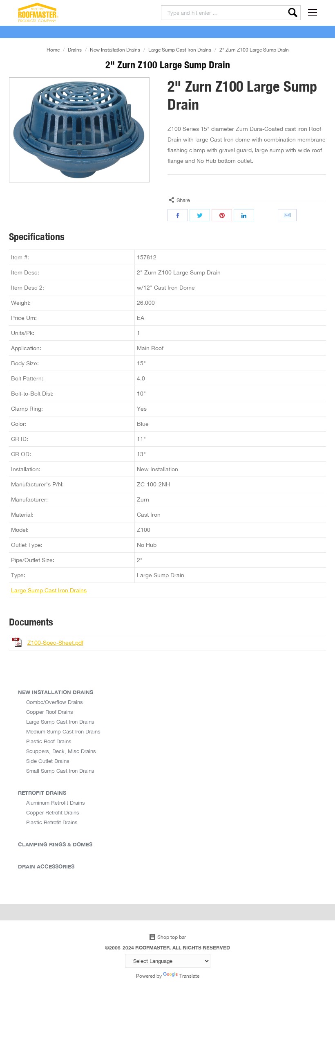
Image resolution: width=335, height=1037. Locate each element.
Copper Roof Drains (49, 712)
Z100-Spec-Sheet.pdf (55, 642)
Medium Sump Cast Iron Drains (63, 731)
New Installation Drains (115, 50)
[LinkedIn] (244, 215)
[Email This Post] (288, 215)
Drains (75, 50)
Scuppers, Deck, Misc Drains (61, 751)
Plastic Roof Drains (48, 741)
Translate (189, 976)
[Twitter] (200, 215)
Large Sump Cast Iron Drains (179, 50)
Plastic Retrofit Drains (52, 822)
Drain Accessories (46, 866)
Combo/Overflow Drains (54, 702)
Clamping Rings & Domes (55, 844)
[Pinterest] (222, 215)
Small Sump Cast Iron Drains (60, 770)
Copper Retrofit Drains (52, 812)
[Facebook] (178, 215)
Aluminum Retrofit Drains (55, 802)
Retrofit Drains (42, 793)
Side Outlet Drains (47, 761)
